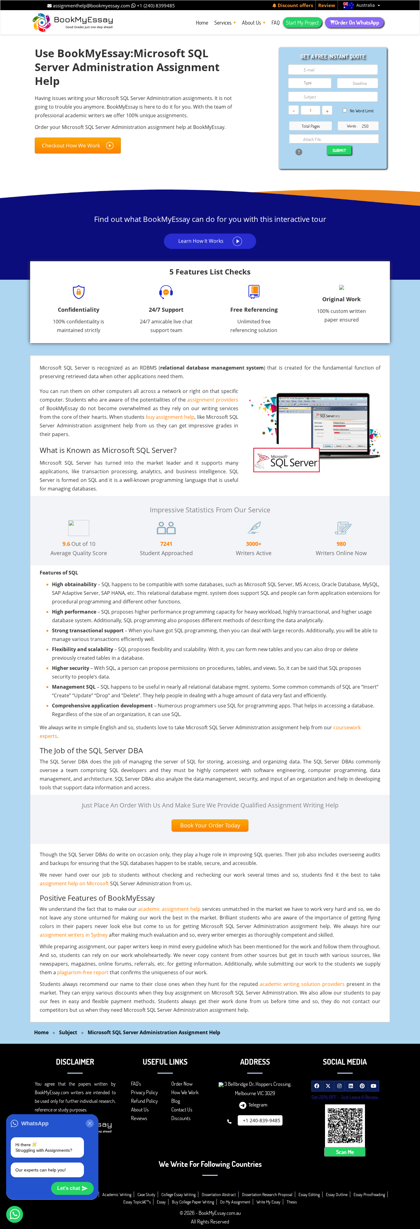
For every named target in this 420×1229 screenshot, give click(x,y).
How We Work (185, 1092)
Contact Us (181, 1109)
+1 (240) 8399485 (155, 5)
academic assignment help (169, 909)
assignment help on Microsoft (74, 883)
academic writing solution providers (302, 984)
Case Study (146, 1194)
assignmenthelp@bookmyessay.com (91, 5)
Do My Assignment (235, 1202)
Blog (175, 1100)
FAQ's (136, 1083)
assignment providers (212, 399)
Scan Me (345, 1151)
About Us (140, 1109)
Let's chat (68, 1188)
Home (41, 1032)
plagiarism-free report (83, 972)
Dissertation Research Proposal (267, 1194)
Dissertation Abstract (219, 1194)
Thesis (292, 1202)
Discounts (181, 1118)
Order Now (181, 1083)
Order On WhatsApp (356, 22)
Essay (161, 1202)
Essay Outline (336, 1194)
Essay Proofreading (369, 1194)
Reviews (139, 1118)
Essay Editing (309, 1194)
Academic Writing (116, 1194)
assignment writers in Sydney (74, 934)
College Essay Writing (178, 1194)
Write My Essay (268, 1202)
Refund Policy (144, 1100)
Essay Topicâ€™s (137, 1202)
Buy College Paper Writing (193, 1202)
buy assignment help (170, 417)
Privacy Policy (144, 1092)
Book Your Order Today (210, 825)
